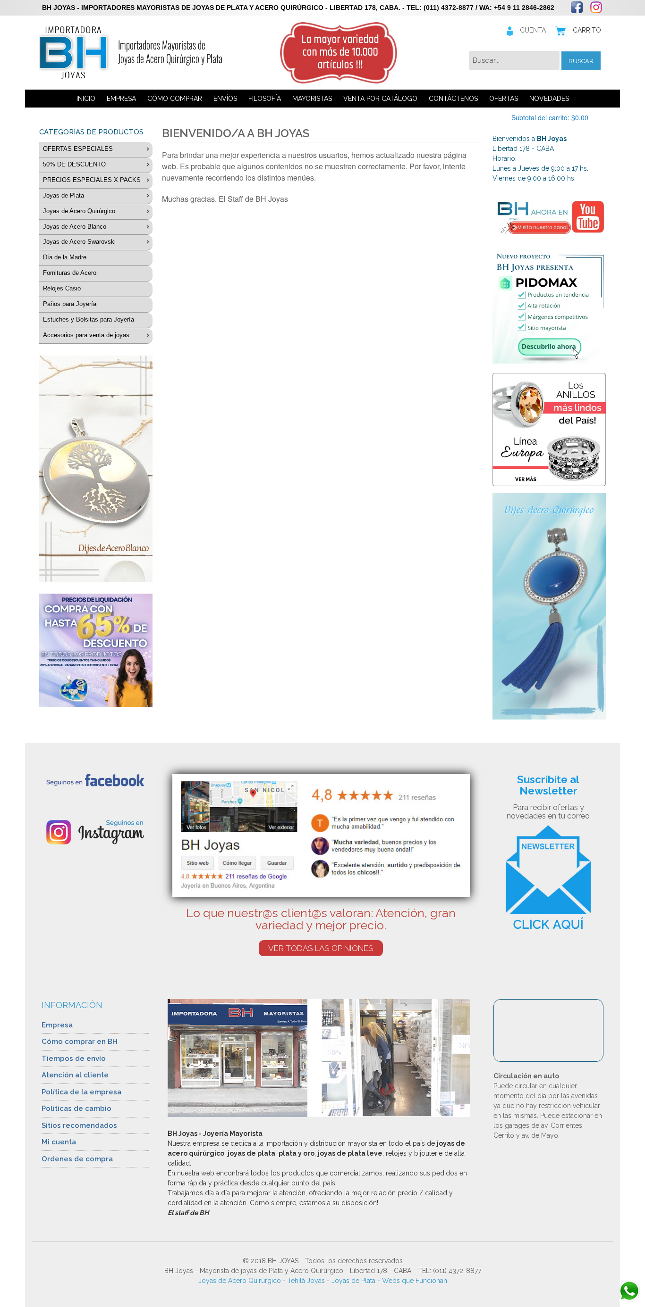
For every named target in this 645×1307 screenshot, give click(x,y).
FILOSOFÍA (264, 98)
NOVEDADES (549, 98)
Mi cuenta (59, 1142)
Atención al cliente (75, 1075)
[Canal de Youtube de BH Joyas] (549, 217)
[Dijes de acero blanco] (96, 469)
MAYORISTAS (312, 98)
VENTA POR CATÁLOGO (380, 98)
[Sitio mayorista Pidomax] (549, 307)
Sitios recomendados (79, 1125)
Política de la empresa (81, 1092)
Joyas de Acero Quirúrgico (239, 1280)
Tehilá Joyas (306, 1280)
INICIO (85, 98)
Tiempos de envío (74, 1058)
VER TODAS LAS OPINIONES (320, 948)
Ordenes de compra (77, 1159)
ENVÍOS (225, 98)
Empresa (57, 1025)
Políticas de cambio (76, 1108)
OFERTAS (503, 98)
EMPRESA (121, 98)
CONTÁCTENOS (453, 98)
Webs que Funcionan (414, 1280)
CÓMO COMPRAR (174, 98)
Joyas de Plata (353, 1280)
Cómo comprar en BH (80, 1041)
